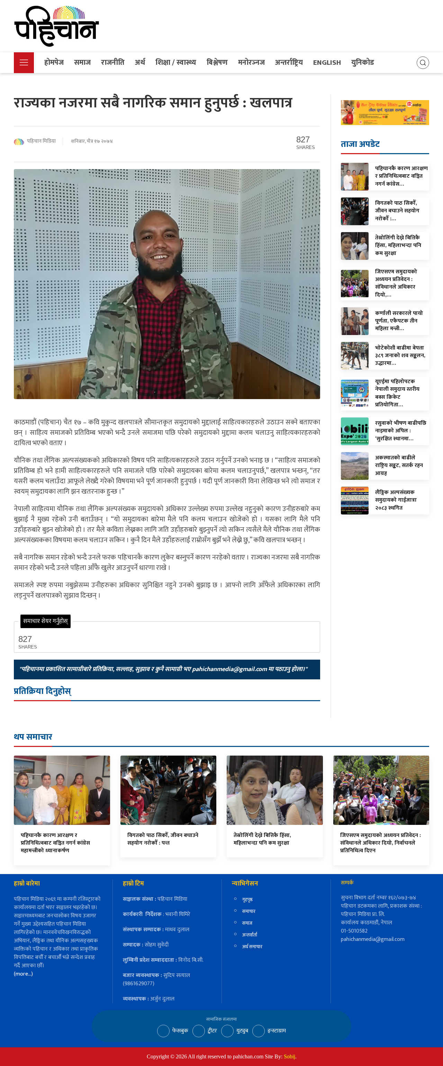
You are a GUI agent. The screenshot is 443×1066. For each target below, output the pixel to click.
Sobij (289, 1056)
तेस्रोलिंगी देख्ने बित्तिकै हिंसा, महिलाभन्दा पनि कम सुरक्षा (262, 839)
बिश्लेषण (217, 62)
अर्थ (140, 62)
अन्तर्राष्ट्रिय (289, 62)
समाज (82, 62)
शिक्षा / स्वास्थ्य (175, 62)
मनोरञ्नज (251, 62)
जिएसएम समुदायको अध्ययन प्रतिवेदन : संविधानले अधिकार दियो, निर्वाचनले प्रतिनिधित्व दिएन (380, 843)
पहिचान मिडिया (41, 142)
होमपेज (54, 62)
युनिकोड (362, 62)
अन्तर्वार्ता (249, 935)
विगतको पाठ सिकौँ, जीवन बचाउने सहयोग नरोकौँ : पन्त (162, 839)
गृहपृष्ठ (247, 899)
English (327, 62)
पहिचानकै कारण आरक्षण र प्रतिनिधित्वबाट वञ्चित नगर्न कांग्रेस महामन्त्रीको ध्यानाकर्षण (55, 843)
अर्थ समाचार (252, 946)
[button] (24, 63)
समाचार (248, 911)
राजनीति (113, 62)
